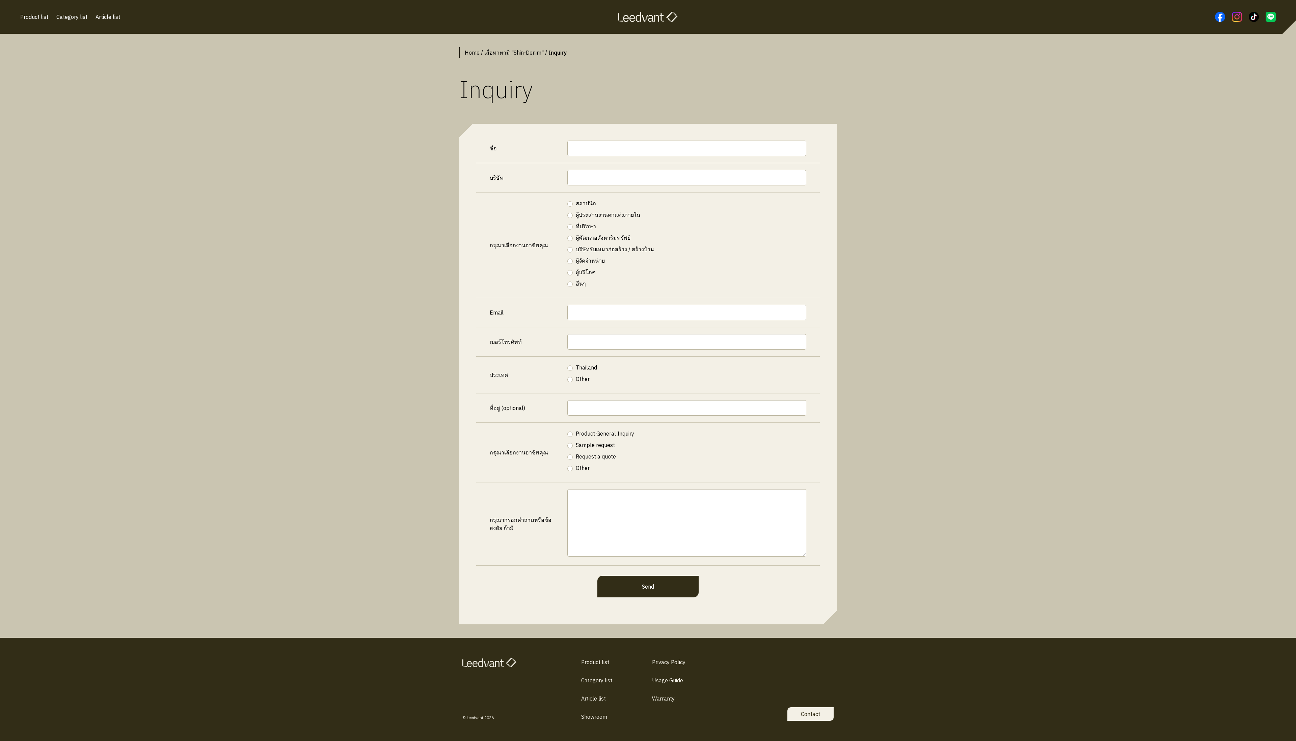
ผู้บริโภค (586, 272)
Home (472, 52)
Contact (810, 714)
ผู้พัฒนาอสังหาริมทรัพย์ (603, 237)
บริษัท (497, 177)
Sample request (595, 445)
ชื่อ (493, 148)
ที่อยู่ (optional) (507, 408)
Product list (34, 16)
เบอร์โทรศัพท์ (506, 341)
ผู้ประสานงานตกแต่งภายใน (608, 214)
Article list (108, 16)
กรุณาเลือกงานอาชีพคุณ (519, 245)
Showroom (594, 716)
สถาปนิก (586, 203)
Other (583, 379)
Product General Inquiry (605, 433)
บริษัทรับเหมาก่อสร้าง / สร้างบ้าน (615, 249)
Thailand (586, 367)
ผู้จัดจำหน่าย (590, 260)
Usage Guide (667, 680)
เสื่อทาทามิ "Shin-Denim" (514, 52)
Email (497, 312)
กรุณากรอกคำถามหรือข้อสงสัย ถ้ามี (520, 523)
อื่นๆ (581, 283)
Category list (71, 16)
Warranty (663, 698)
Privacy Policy (668, 662)
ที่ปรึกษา (586, 226)
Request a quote (596, 456)
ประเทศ (499, 375)
